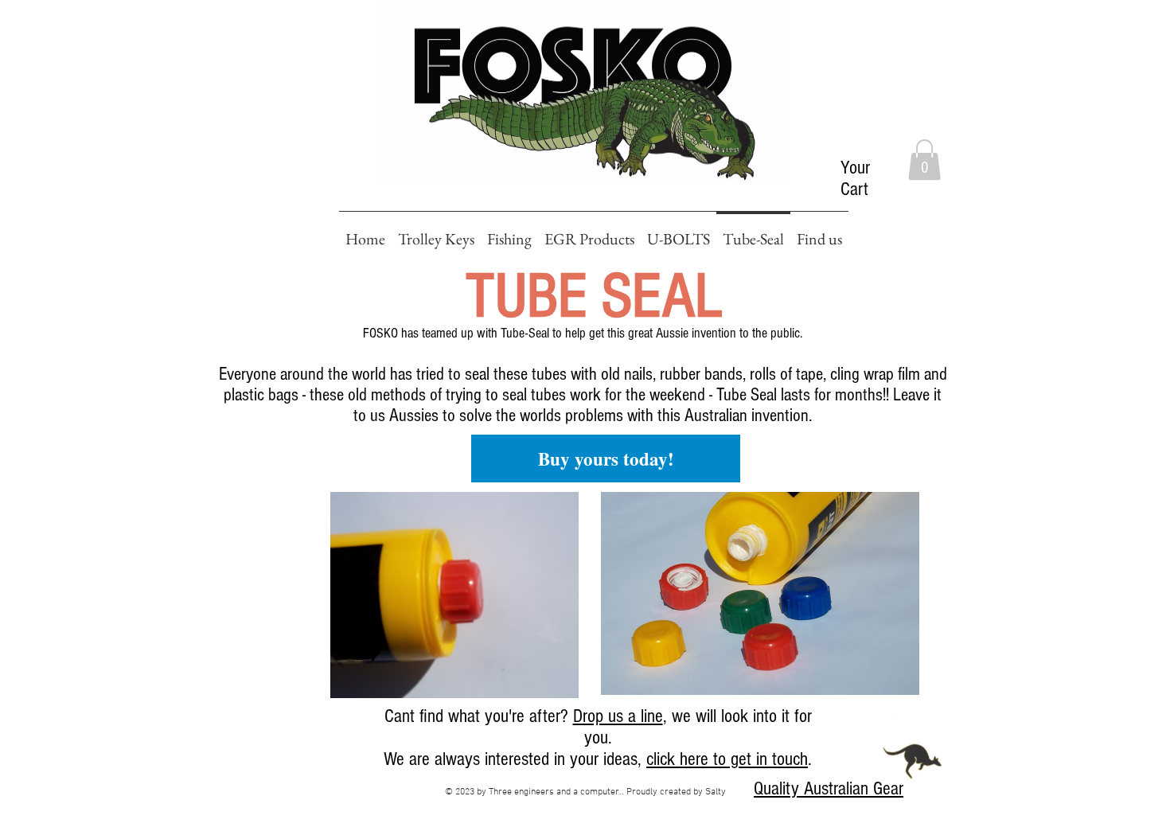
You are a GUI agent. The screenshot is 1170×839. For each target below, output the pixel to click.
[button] (924, 159)
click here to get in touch (727, 759)
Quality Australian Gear (828, 788)
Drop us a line (618, 716)
